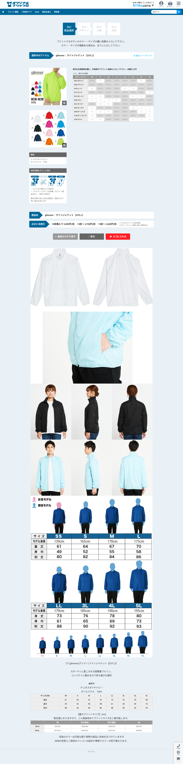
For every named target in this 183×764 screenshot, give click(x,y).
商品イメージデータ (144, 56)
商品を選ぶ (46, 12)
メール (178, 761)
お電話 (178, 748)
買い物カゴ (170, 6)
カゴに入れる (119, 236)
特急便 (56, 12)
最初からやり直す (67, 236)
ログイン (161, 6)
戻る (93, 236)
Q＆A (37, 12)
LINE (178, 754)
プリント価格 (13, 12)
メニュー (178, 6)
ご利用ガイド (26, 12)
